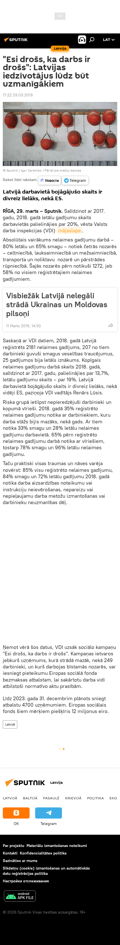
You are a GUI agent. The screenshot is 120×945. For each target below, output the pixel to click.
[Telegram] (75, 180)
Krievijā (73, 797)
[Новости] (50, 180)
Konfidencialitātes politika (43, 853)
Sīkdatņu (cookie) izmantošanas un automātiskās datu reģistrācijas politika (46, 871)
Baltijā (30, 797)
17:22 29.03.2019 (18, 94)
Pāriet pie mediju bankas (63, 170)
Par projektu (13, 845)
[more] (110, 325)
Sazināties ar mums (20, 860)
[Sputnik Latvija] (17, 41)
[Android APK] (20, 896)
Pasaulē (51, 797)
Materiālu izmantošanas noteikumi (57, 845)
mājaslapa (69, 230)
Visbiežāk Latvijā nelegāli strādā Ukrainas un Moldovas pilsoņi (56, 304)
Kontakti (10, 853)
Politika (95, 797)
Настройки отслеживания (26, 880)
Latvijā (10, 724)
